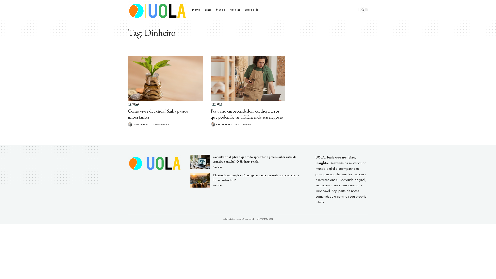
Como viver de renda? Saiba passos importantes (158, 114)
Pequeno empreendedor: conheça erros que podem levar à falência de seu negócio (247, 114)
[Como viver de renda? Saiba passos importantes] (165, 78)
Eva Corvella (140, 124)
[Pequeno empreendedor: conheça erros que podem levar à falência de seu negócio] (248, 78)
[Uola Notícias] (157, 9)
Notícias (133, 104)
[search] (354, 9)
